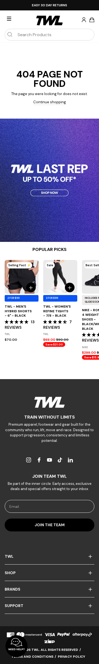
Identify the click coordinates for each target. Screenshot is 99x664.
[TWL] (49, 402)
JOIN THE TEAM (50, 524)
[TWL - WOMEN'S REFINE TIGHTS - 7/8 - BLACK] (60, 277)
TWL (9, 556)
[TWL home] (49, 20)
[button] (17, 321)
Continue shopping (49, 102)
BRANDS (12, 589)
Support (14, 605)
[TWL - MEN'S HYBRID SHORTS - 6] (21, 277)
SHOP (10, 572)
